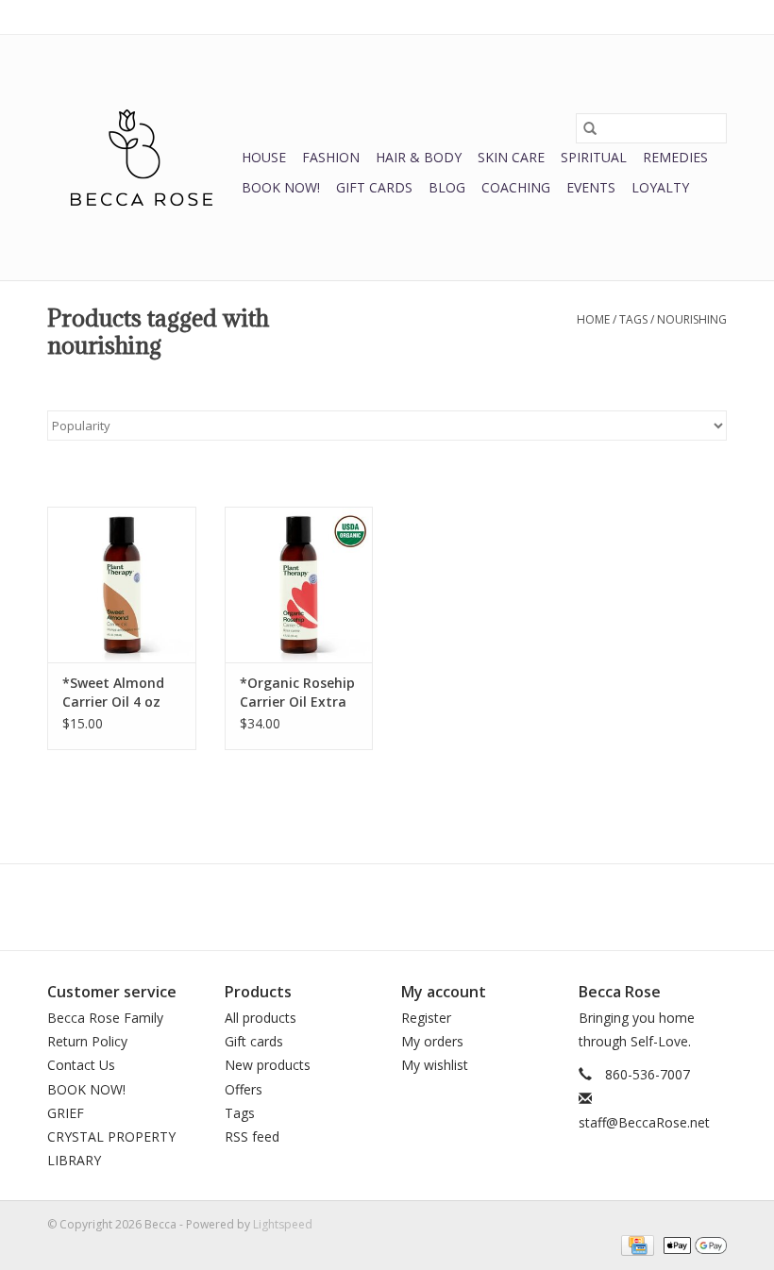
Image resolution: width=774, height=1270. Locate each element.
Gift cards (374, 187)
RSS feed (252, 1136)
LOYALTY (660, 187)
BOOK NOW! (281, 187)
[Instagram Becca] (421, 907)
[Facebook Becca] (353, 907)
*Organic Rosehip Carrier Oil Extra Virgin (297, 692)
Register (426, 1018)
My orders (432, 1041)
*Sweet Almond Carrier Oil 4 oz (113, 692)
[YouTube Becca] (387, 907)
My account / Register (669, 16)
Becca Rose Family (105, 1018)
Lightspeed (282, 1224)
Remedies (675, 157)
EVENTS (590, 187)
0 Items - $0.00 (529, 16)
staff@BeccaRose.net (644, 1122)
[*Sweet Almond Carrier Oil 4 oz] (121, 584)
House (264, 157)
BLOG (447, 187)
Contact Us (81, 1065)
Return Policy (87, 1041)
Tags (633, 319)
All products (260, 1018)
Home (593, 319)
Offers (243, 1089)
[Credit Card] (635, 1244)
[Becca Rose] (141, 157)
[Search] (590, 128)
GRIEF (65, 1113)
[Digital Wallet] (692, 1244)
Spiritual (594, 157)
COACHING (515, 187)
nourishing (692, 319)
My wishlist (434, 1065)
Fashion (331, 157)
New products (268, 1065)
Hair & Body (419, 157)
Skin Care (511, 157)
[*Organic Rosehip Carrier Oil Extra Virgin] (299, 584)
